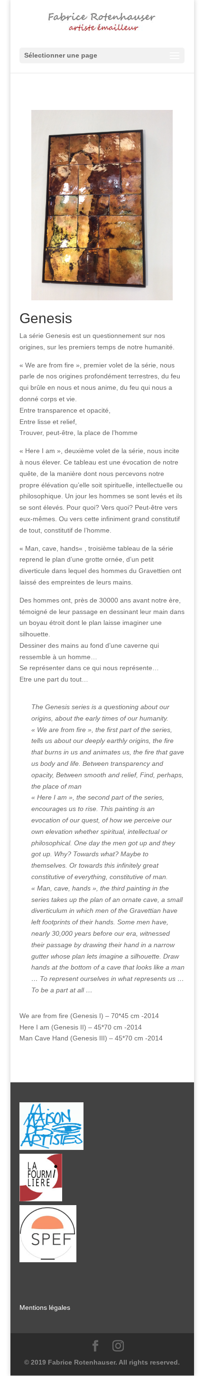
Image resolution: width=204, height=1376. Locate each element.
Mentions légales (44, 1307)
